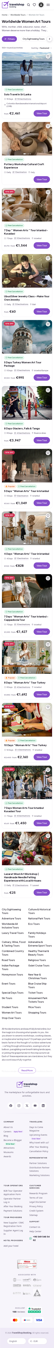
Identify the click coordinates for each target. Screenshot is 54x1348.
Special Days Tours (12, 992)
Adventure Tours (11, 918)
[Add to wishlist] (48, 56)
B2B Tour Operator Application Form (13, 1192)
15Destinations (23, 99)
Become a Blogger (13, 1140)
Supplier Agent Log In (13, 1232)
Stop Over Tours (11, 1018)
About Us (8, 1127)
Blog (6, 1135)
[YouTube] (35, 1105)
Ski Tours (7, 998)
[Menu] (48, 4)
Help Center (35, 1231)
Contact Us (34, 1227)
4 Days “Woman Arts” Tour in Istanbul (26, 553)
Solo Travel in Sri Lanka (17, 94)
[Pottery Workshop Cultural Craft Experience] (27, 139)
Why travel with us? (39, 1142)
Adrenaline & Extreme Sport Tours (40, 943)
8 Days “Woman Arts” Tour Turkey (24, 682)
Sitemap (33, 1215)
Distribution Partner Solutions (39, 1169)
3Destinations (21, 304)
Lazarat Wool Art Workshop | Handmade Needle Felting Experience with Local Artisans (22, 877)
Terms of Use (35, 1197)
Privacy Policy (36, 1206)
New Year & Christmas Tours (37, 976)
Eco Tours (34, 923)
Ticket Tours (35, 992)
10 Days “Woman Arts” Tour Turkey (25, 745)
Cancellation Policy (38, 1151)
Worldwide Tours (18, 14)
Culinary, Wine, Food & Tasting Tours (14, 943)
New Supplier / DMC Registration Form (14, 1224)
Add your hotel (11, 1245)
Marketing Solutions (39, 1175)
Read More (27, 1070)
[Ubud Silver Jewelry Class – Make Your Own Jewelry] (27, 271)
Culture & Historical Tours (39, 911)
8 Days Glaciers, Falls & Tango (22, 428)
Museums (9, 1152)
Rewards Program (38, 1193)
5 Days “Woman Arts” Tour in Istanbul (26, 491)
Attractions (9, 1147)
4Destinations (22, 433)
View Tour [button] (42, 113)
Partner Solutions (38, 1163)
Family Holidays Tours (37, 934)
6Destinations (23, 749)
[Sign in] (41, 5)
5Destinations (22, 238)
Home (4, 14)
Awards (7, 1156)
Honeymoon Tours (12, 974)
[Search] (28, 4)
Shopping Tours (37, 1012)
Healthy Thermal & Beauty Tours (38, 952)
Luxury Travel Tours (13, 932)
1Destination (20, 172)
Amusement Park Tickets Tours (37, 999)
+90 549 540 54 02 (41, 1238)
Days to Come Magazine (36, 1129)
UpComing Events (38, 1134)
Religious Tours (37, 960)
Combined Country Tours (13, 952)
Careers (7, 1131)
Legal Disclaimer (37, 1202)
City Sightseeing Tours (34, 39)
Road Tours (8, 960)
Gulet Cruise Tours (38, 965)
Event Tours (8, 983)
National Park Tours (39, 918)
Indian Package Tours (10, 967)
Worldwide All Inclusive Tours (10, 925)
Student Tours (10, 1007)
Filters (11, 39)
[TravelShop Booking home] (13, 4)
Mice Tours (34, 1007)
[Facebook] (11, 1105)
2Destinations (21, 885)
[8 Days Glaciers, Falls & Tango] (27, 403)
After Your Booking (38, 1146)
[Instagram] (19, 1105)
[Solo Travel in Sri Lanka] (27, 69)
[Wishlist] (34, 5)
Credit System (36, 1210)
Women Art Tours (12, 1012)
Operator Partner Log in (12, 1200)
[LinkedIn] (43, 1105)
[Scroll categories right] (49, 39)
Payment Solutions (13, 1210)
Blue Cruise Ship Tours (37, 985)
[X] (27, 1105)
